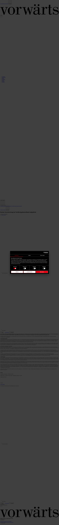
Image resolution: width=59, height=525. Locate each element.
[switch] (24, 268)
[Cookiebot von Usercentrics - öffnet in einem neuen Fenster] (44, 252)
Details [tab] (29, 255)
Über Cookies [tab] (42, 255)
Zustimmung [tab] (16, 255)
